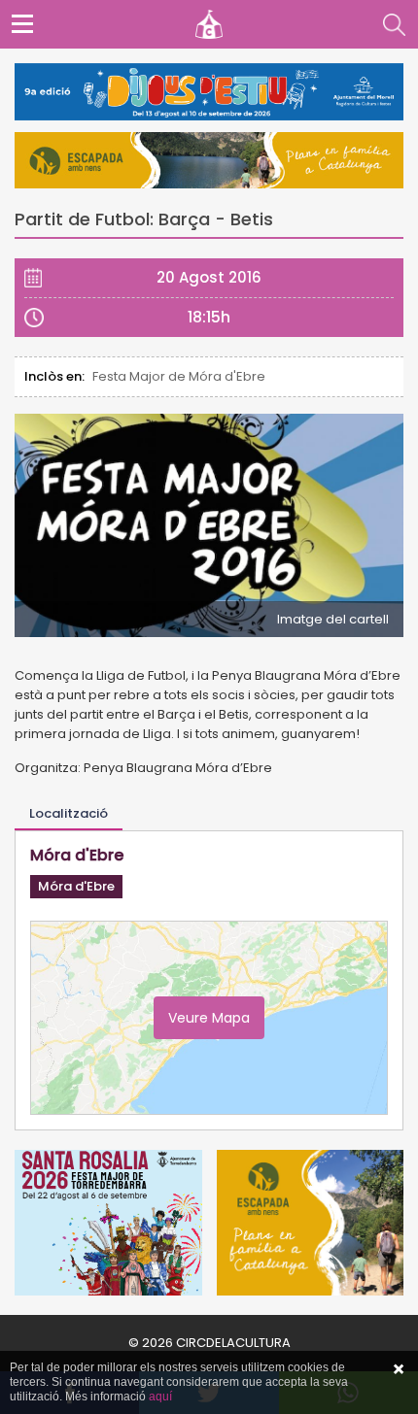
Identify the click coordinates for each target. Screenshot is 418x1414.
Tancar (398, 1369)
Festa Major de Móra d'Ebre (178, 376)
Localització (68, 813)
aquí (160, 1396)
